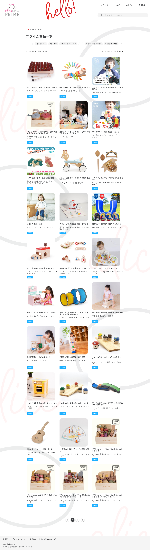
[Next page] (82, 520)
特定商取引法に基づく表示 (47, 539)
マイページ (104, 5)
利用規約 (33, 539)
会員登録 (142, 5)
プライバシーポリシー (19, 539)
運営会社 (6, 539)
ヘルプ (117, 5)
